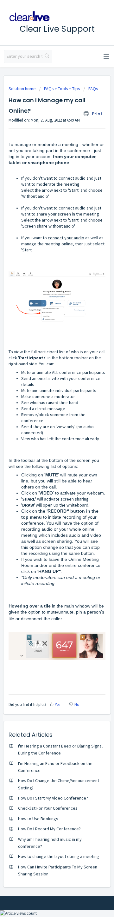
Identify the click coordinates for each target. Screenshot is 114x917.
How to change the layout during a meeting (58, 856)
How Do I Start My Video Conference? (53, 798)
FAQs (93, 88)
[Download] (45, 466)
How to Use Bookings (38, 818)
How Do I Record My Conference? (49, 829)
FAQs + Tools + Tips (62, 88)
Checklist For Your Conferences (48, 808)
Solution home (23, 88)
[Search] (47, 56)
